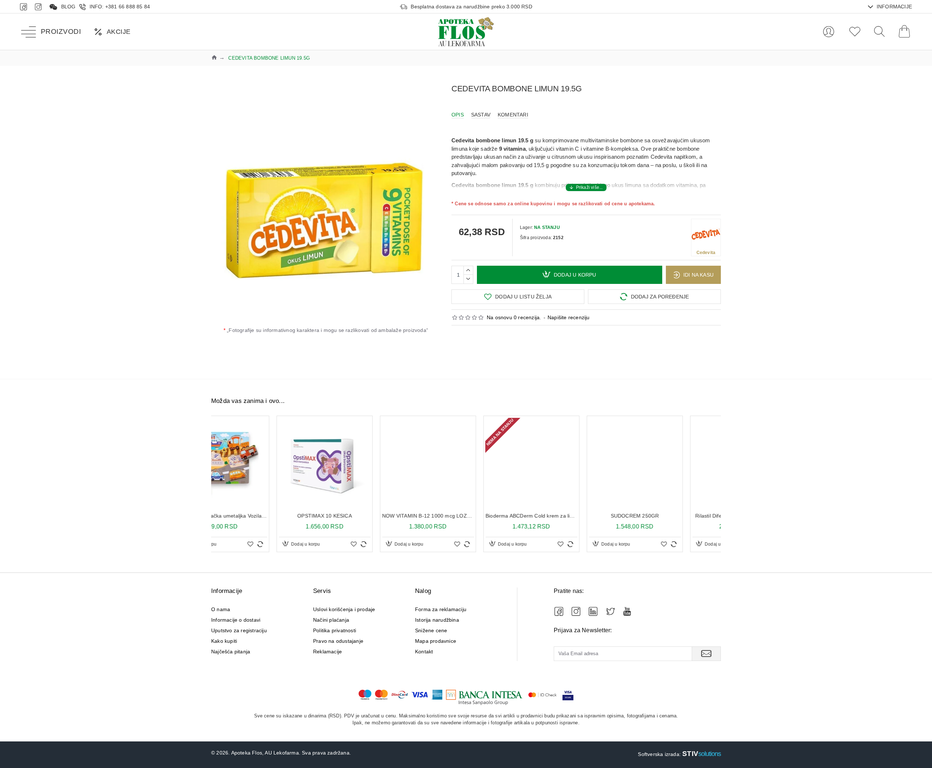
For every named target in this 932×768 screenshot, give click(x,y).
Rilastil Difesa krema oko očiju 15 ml (672, 516)
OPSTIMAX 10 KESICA (259, 516)
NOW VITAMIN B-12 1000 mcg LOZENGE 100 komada (362, 516)
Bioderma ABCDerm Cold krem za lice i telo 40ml (466, 516)
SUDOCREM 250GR (569, 516)
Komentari (513, 115)
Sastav (480, 115)
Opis (457, 115)
